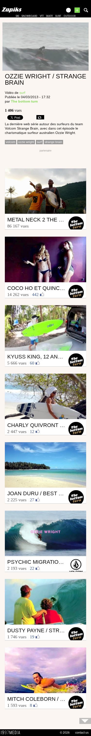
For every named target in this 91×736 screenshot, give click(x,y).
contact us (82, 732)
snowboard (29, 16)
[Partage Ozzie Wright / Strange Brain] (40, 117)
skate (49, 16)
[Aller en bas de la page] (85, 721)
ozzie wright (26, 142)
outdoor (69, 16)
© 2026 (65, 732)
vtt (42, 16)
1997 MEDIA (12, 732)
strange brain (53, 142)
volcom (10, 142)
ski (17, 16)
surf (58, 16)
